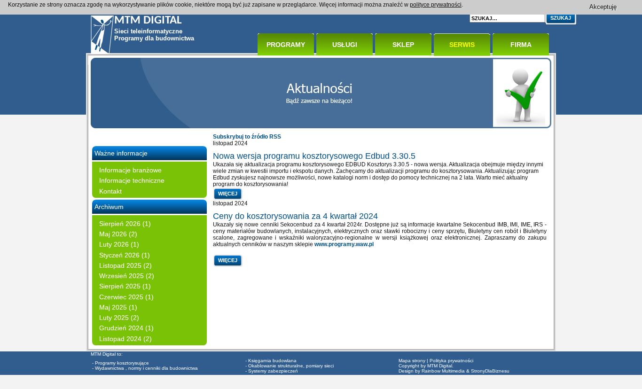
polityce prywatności (436, 4)
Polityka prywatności (451, 360)
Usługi (344, 44)
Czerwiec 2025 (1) (126, 297)
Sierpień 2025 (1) (125, 286)
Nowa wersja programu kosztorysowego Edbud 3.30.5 (314, 156)
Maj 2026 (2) (118, 234)
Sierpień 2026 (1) (125, 223)
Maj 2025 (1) (118, 307)
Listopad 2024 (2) (125, 338)
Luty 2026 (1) (119, 244)
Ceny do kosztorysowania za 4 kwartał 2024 (295, 216)
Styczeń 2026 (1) (124, 255)
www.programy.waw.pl (344, 244)
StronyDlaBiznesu (490, 370)
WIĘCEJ (227, 193)
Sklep (403, 44)
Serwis (462, 44)
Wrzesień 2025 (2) (126, 276)
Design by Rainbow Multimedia (432, 370)
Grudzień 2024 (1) (126, 328)
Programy (285, 44)
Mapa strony (412, 360)
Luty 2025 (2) (119, 317)
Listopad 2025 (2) (125, 265)
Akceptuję (603, 6)
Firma (521, 44)
